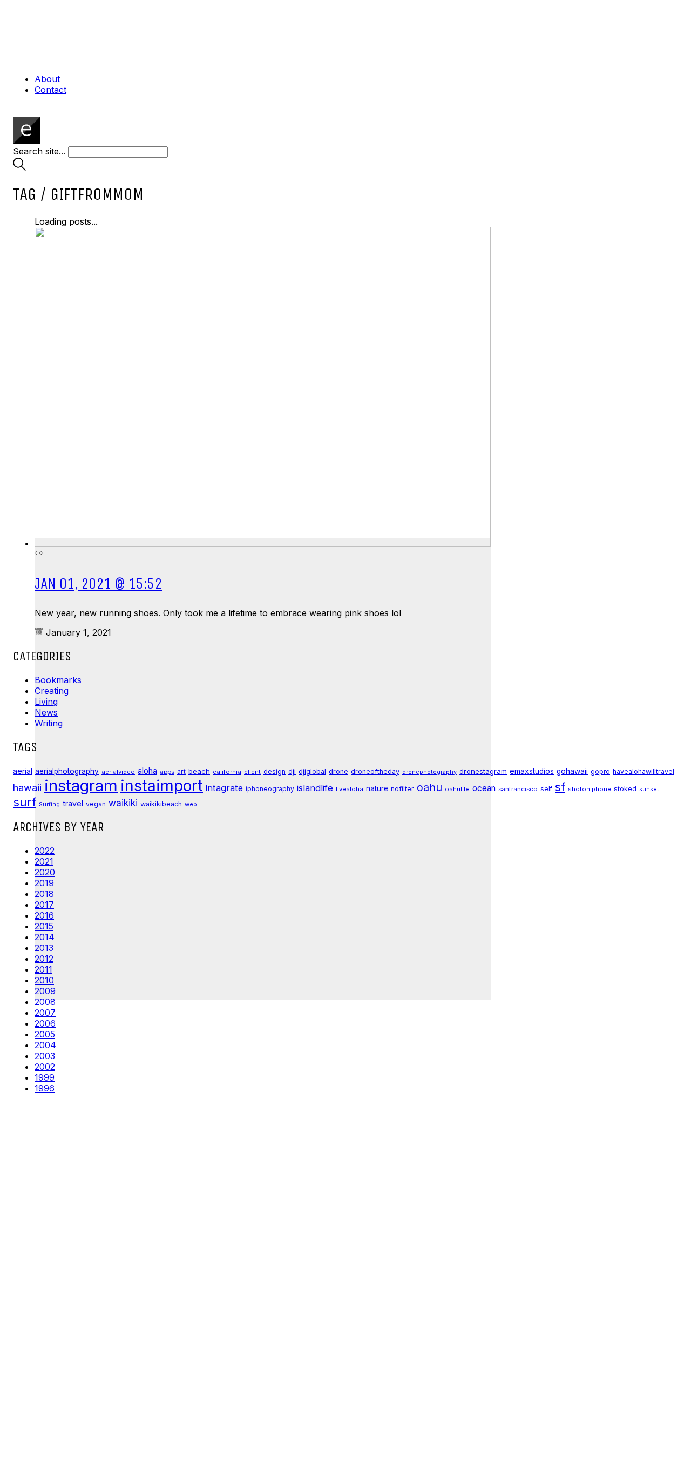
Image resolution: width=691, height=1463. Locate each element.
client (252, 772)
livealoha (349, 789)
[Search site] (19, 167)
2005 (45, 1034)
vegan (96, 804)
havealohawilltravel (643, 771)
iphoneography (270, 789)
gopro (600, 772)
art (181, 771)
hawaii (27, 787)
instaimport (161, 785)
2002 (45, 1066)
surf (24, 802)
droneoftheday (375, 771)
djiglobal (312, 771)
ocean (484, 788)
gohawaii (572, 771)
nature (377, 788)
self (546, 789)
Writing (49, 723)
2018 (44, 893)
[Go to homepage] (26, 140)
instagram (81, 785)
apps (167, 772)
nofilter (402, 789)
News (46, 712)
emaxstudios (532, 771)
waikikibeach (161, 804)
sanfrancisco (518, 789)
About (47, 78)
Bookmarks (58, 680)
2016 (44, 915)
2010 (44, 980)
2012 (44, 958)
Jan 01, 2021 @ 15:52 (98, 583)
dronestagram (483, 771)
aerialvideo (118, 772)
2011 (43, 969)
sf (560, 787)
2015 (44, 926)
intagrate (224, 788)
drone (338, 771)
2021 (44, 861)
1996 (45, 1088)
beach (199, 771)
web (191, 804)
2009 (45, 991)
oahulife (457, 789)
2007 (45, 1012)
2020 (45, 872)
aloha (147, 771)
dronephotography (429, 772)
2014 (45, 937)
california (227, 772)
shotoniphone (589, 789)
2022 (45, 850)
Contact (50, 89)
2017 (44, 904)
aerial (22, 771)
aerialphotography (67, 771)
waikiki (123, 802)
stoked (625, 789)
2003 (45, 1055)
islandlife (315, 788)
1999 (45, 1077)
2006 (45, 1023)
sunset (649, 789)
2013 (44, 947)
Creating (52, 690)
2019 (44, 883)
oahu (429, 787)
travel (73, 803)
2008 (45, 1001)
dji (292, 771)
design (274, 771)
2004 (45, 1045)
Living (46, 701)
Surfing (49, 804)
